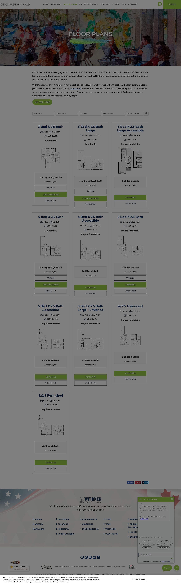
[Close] (177, 579)
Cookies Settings (138, 579)
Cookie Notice (64, 582)
